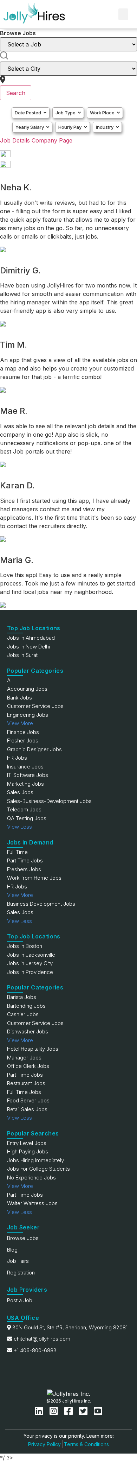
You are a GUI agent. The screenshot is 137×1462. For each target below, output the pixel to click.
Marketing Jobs (25, 783)
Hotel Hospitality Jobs (32, 1048)
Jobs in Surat (22, 655)
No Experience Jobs (31, 1177)
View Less (19, 826)
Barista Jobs (21, 997)
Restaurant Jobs (26, 1083)
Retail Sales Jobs (27, 1109)
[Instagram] (55, 1411)
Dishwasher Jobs (27, 1031)
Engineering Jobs (27, 714)
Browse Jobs (23, 1238)
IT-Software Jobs (27, 775)
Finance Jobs (23, 732)
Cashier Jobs (23, 1014)
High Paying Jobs (27, 1151)
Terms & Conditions (86, 1444)
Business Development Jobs (41, 903)
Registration (21, 1272)
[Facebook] (70, 1411)
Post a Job (19, 1300)
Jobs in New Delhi (28, 646)
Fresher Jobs (22, 740)
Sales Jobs (20, 792)
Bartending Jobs (26, 1005)
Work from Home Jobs (34, 877)
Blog (12, 1249)
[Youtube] (98, 1411)
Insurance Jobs (25, 766)
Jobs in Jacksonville (31, 954)
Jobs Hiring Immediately (35, 1160)
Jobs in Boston (24, 946)
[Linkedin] (40, 1411)
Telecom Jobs (24, 809)
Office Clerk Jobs (28, 1066)
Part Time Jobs (25, 860)
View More (20, 723)
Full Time (17, 852)
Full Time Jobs (24, 1092)
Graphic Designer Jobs (34, 749)
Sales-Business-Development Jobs (49, 801)
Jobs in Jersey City (30, 963)
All (10, 680)
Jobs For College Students (38, 1168)
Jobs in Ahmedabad (31, 637)
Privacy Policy (44, 1444)
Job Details (15, 140)
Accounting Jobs (27, 688)
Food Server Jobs (28, 1100)
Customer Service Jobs (35, 706)
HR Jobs (17, 757)
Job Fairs (18, 1261)
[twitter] (84, 1411)
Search (15, 92)
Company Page (52, 140)
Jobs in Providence (30, 972)
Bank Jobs (19, 697)
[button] (123, 14)
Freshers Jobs (24, 869)
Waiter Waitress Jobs (32, 1203)
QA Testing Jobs (26, 818)
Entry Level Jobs (26, 1143)
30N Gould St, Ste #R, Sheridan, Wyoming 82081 (70, 1327)
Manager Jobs (24, 1057)
